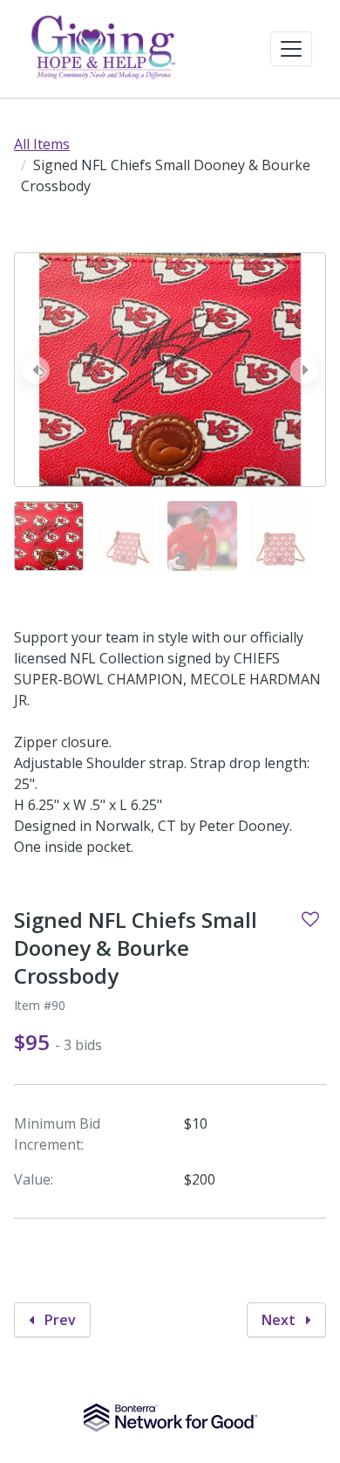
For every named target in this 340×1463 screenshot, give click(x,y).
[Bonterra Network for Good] (170, 1417)
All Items (42, 144)
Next (280, 1319)
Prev (58, 1319)
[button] (291, 48)
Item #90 (39, 1005)
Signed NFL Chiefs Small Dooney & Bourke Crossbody (135, 948)
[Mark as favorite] (310, 919)
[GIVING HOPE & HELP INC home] (104, 49)
